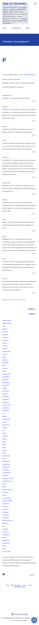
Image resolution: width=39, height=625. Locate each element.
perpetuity (5, 399)
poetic (4, 444)
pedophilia (5, 377)
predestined (6, 461)
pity (3, 430)
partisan (5, 346)
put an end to (6, 551)
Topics (24, 585)
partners (5, 348)
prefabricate (6, 464)
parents (4, 126)
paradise (5, 334)
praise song (6, 456)
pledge (4, 439)
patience (5, 360)
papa (4, 326)
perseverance (6, 405)
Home (4, 28)
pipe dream (6, 425)
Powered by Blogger (21, 614)
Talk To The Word (14, 3)
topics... (32, 309)
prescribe (5, 475)
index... (33, 313)
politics (4, 450)
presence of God (7, 478)
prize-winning (6, 498)
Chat (7, 585)
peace (4, 140)
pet (3, 413)
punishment (6, 543)
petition (4, 416)
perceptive (5, 391)
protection (5, 518)
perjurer (4, 394)
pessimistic (5, 410)
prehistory (5, 470)
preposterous (6, 472)
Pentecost (5, 157)
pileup (4, 422)
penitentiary (6, 382)
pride (4, 259)
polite (4, 447)
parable (4, 106)
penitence (5, 379)
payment (5, 368)
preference (5, 467)
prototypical (6, 534)
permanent (5, 396)
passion (4, 354)
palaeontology (6, 95)
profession (5, 506)
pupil (3, 546)
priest (4, 487)
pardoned (5, 340)
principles (5, 492)
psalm (4, 537)
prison (4, 495)
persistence (6, 408)
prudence (5, 523)
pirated (4, 199)
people (4, 388)
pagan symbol (6, 320)
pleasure (5, 436)
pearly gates (6, 374)
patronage (5, 363)
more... (34, 101)
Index (30, 585)
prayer (4, 236)
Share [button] (32, 575)
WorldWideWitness (20, 587)
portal (4, 453)
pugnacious (6, 540)
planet (4, 433)
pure (3, 549)
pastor (4, 357)
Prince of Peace (7, 489)
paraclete (5, 332)
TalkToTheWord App (29, 74)
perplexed (5, 402)
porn (3, 526)
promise (5, 278)
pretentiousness (7, 481)
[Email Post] (3, 575)
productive (5, 503)
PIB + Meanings (16, 585)
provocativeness (7, 520)
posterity (5, 529)
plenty (4, 219)
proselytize (5, 515)
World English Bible (21, 299)
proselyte (5, 512)
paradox (5, 337)
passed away (6, 351)
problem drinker (7, 501)
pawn (4, 365)
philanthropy (6, 183)
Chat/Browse (16, 28)
